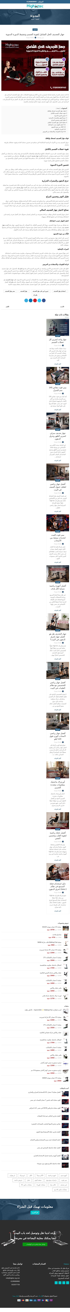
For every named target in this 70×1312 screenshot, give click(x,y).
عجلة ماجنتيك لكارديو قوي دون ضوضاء (48, 1163)
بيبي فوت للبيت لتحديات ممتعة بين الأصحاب (58, 538)
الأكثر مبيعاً (40, 1175)
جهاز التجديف (23, 291)
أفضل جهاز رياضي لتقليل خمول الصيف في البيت (57, 487)
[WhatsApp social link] (2, 6)
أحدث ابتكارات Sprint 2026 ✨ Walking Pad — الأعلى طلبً (43, 1010)
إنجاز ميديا (16, 1296)
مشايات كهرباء (40, 1185)
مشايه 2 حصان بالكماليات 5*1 (52, 957)
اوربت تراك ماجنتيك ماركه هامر (51, 995)
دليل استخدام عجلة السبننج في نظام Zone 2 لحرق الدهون (58, 886)
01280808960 (32, 2)
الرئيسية (37, 19)
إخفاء (58, 108)
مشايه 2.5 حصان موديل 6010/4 (51, 927)
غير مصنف (63, 1185)
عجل (28, 1180)
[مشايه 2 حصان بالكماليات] (66, 981)
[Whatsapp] (63, 1282)
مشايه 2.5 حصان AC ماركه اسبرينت (50, 950)
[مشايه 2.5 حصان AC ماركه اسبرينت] (66, 951)
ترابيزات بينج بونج (51, 1180)
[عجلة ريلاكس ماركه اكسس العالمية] (66, 974)
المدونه (32, 19)
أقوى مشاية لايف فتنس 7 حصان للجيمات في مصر (45, 1100)
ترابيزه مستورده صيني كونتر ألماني (50, 1063)
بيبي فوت (64, 1180)
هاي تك (35, 295)
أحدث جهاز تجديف (37, 156)
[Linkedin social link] (30, 300)
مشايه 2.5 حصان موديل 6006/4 (51, 1078)
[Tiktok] (56, 1282)
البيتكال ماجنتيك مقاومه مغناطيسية (50, 965)
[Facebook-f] (67, 1282)
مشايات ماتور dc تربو (60, 1189)
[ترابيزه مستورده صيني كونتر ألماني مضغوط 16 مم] (66, 1071)
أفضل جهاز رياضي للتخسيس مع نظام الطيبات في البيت (58, 685)
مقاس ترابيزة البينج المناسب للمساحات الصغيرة (46, 1124)
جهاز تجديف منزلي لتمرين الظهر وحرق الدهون (57, 436)
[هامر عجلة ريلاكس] (66, 989)
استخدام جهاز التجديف (60, 291)
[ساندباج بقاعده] (66, 936)
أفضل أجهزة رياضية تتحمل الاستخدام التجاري (47, 1155)
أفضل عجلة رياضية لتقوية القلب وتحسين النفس (58, 836)
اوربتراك (22, 1175)
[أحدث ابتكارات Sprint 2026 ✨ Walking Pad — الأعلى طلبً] (66, 1011)
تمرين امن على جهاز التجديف (40, 291)
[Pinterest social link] (35, 300)
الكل (30, 1175)
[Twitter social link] (39, 300)
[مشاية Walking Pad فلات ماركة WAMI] (66, 943)
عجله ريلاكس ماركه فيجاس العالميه (50, 1032)
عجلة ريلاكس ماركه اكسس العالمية (50, 973)
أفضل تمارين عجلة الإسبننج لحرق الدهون (48, 1132)
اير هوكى (12, 1175)
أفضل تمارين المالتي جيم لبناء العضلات (48, 1116)
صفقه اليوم (38, 1180)
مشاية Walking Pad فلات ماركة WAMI (49, 942)
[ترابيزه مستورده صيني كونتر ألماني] (66, 1064)
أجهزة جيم (64, 1175)
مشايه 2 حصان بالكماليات (53, 980)
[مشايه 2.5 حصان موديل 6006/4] (66, 1079)
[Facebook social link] (4, 6)
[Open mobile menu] (68, 6)
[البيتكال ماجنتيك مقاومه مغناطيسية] (66, 966)
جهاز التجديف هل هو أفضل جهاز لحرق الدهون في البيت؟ (57, 637)
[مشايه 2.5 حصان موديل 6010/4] (66, 928)
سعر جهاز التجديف (10, 291)
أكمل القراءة (58, 364)
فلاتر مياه (53, 1185)
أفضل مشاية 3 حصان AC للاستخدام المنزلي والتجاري (44, 1092)
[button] (35, 1244)
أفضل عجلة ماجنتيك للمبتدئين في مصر (48, 1148)
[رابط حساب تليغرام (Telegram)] (26, 300)
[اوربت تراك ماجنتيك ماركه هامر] (66, 997)
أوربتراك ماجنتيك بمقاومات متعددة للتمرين (57, 785)
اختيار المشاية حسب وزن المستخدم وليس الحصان (45, 1140)
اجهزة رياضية (52, 1175)
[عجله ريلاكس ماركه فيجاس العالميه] (66, 1034)
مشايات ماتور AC (26, 1185)
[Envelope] (60, 1282)
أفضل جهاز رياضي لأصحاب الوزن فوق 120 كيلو (58, 736)
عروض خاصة (18, 1180)
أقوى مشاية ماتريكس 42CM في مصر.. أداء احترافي (44, 1108)
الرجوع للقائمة (35, 306)
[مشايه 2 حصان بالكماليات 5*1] (66, 959)
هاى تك (40, 1296)
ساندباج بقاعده (57, 934)
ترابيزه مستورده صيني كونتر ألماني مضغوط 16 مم (46, 1070)
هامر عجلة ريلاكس (55, 988)
